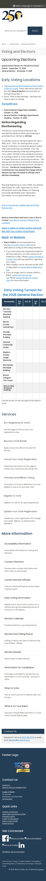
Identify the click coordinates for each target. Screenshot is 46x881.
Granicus (41, 869)
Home (4, 44)
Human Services (8, 823)
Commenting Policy (8, 864)
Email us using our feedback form (14, 787)
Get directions (7, 799)
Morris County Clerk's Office (19, 245)
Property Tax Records (10, 812)
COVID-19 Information (10, 819)
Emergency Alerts (8, 816)
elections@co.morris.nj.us (19, 740)
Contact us (6, 785)
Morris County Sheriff (10, 821)
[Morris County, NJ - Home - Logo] (22, 15)
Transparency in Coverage (24, 864)
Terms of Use (6, 861)
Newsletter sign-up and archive (13, 852)
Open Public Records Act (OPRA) (14, 814)
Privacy (15, 861)
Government (14, 44)
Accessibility (36, 861)
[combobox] (28, 6)
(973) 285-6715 (28, 737)
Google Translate (24, 861)
